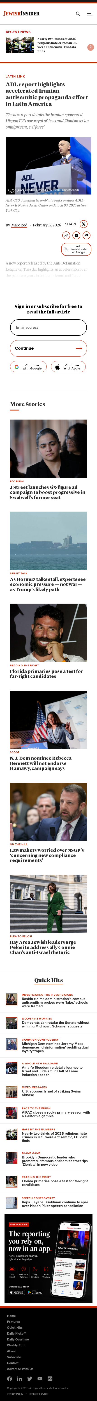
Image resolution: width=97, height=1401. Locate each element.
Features (13, 1321)
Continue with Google (32, 367)
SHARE (71, 224)
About (11, 1351)
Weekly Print (16, 1345)
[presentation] (90, 47)
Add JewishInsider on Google (78, 249)
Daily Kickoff (16, 1333)
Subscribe (14, 1357)
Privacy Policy (15, 1394)
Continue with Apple (72, 367)
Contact (12, 1362)
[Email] (76, 235)
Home (11, 1315)
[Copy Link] (66, 235)
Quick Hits (48, 980)
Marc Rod (19, 225)
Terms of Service (38, 1394)
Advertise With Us (20, 1368)
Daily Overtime (18, 1339)
